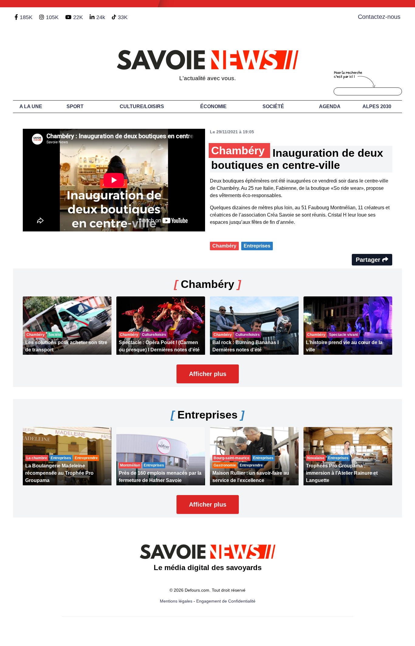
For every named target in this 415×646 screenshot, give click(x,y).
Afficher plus (207, 374)
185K (26, 17)
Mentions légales (176, 601)
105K (52, 17)
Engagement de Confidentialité (226, 601)
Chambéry (224, 245)
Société (273, 106)
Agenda (330, 106)
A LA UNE (30, 106)
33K (123, 17)
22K (78, 17)
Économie (213, 106)
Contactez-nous (379, 16)
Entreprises (257, 245)
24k (100, 17)
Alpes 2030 (376, 106)
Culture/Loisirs (142, 106)
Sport (75, 106)
